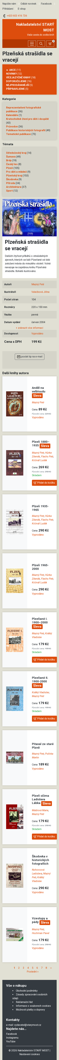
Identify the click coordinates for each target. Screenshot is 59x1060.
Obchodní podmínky (27, 990)
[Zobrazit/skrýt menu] (32, 44)
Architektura (13, 186)
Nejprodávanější (17, 85)
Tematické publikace (18, 134)
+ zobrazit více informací (29, 327)
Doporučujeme (16, 81)
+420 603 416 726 (16, 15)
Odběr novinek (28, 3)
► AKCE (11, 69)
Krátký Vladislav (40, 692)
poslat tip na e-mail (31, 356)
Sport (9, 190)
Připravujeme (15, 88)
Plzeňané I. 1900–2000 (40, 620)
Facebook (46, 3)
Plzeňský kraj (14, 175)
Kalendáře (12, 115)
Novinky (11, 73)
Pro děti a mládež (16, 171)
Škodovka (12, 179)
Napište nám (9, 3)
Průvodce (12, 126)
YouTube (10, 1041)
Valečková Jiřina (40, 291)
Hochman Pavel (40, 933)
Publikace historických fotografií (25, 130)
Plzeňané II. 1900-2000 (40, 679)
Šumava (11, 156)
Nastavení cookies (29, 1054)
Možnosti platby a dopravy (30, 1009)
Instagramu (12, 1037)
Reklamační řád (24, 1002)
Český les (12, 164)
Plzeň (9, 167)
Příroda (10, 183)
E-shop (22, 8)
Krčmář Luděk (39, 460)
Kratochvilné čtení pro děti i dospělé (27, 118)
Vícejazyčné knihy (18, 77)
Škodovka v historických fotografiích (40, 860)
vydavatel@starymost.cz (27, 1024)
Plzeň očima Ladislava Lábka (40, 799)
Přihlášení (7, 8)
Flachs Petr (47, 456)
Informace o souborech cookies (33, 1005)
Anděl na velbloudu (38, 389)
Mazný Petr (37, 284)
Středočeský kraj (16, 152)
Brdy (8, 160)
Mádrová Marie (40, 810)
